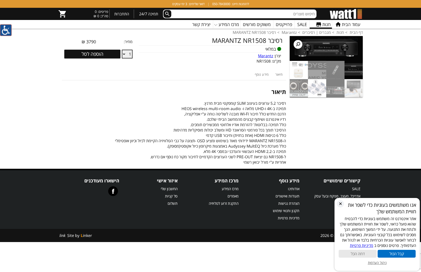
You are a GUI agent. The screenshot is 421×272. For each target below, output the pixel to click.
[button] (298, 44)
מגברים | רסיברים (316, 32)
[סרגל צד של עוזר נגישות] (6, 30)
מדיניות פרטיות (288, 218)
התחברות (121, 14)
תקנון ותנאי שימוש (286, 210)
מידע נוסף (261, 74)
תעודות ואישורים (287, 196)
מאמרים (233, 196)
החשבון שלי (169, 188)
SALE (356, 188)
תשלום (173, 203)
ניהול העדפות (377, 262)
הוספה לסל (92, 54)
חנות (340, 32)
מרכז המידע (230, 188)
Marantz (289, 32)
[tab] (279, 74)
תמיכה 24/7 (148, 14)
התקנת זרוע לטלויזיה (224, 203)
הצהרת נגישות (288, 203)
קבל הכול (397, 253)
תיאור (279, 74)
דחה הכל (358, 253)
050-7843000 (221, 4)
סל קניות (171, 196)
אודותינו (293, 188)
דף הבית (356, 32)
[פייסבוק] (113, 191)
